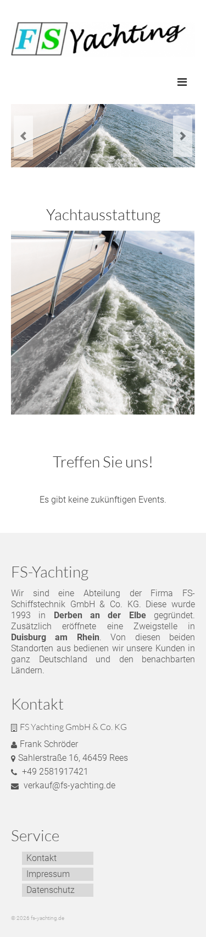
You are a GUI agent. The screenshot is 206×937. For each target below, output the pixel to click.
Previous (23, 136)
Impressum (48, 874)
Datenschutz (50, 890)
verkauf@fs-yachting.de (68, 785)
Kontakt (41, 858)
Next (182, 136)
